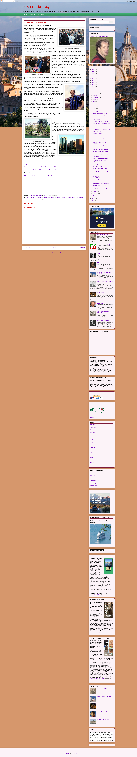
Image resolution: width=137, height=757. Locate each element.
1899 (28, 197)
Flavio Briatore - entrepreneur (100, 158)
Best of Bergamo (94, 473)
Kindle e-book (93, 632)
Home (25, 14)
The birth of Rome (97, 133)
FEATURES (41, 14)
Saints (91, 460)
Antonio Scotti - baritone (103, 320)
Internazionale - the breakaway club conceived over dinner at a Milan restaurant (43, 169)
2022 (93, 78)
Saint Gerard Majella (98, 174)
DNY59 (67, 753)
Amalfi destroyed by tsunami (104, 719)
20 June (99, 262)
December (96, 91)
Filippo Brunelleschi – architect (100, 149)
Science (92, 462)
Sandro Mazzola (38, 199)
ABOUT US (32, 14)
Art (90, 429)
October (95, 95)
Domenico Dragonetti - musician (101, 171)
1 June (98, 253)
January (95, 196)
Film (91, 437)
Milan (73, 197)
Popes (91, 457)
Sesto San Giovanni (47, 199)
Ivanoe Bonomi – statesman (100, 135)
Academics (92, 424)
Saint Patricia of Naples (102, 292)
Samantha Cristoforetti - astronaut (101, 121)
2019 (93, 84)
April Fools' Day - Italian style (100, 188)
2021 (93, 80)
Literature (92, 447)
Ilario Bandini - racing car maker (101, 140)
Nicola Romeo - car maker (99, 115)
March (95, 191)
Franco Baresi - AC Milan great (99, 36)
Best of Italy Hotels (94, 483)
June (94, 104)
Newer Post (27, 247)
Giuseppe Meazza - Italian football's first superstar (36, 164)
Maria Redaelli (68, 197)
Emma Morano (33, 197)
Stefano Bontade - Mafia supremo (101, 129)
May (94, 106)
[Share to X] (53, 195)
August (95, 99)
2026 (93, 69)
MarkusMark (51, 180)
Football (39, 197)
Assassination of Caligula (103, 234)
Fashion (92, 434)
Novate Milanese (79, 197)
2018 (93, 87)
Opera (91, 452)
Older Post (82, 247)
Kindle (99, 594)
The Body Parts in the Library (97, 678)
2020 (93, 82)
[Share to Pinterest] (56, 195)
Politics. (92, 455)
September (96, 97)
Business (92, 432)
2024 (93, 74)
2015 (93, 200)
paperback (92, 594)
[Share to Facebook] (54, 195)
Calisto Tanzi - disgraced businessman (103, 302)
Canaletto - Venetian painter (100, 138)
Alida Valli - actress (97, 131)
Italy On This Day (36, 6)
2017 (93, 89)
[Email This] (50, 195)
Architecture (93, 427)
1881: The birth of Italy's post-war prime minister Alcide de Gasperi (40, 175)
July (94, 101)
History (52, 197)
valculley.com (93, 485)
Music (91, 449)
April (94, 108)
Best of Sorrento (94, 475)
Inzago (63, 197)
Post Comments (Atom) (57, 252)
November (96, 93)
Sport (91, 465)
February (95, 193)
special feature (99, 520)
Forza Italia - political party (103, 244)
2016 (93, 198)
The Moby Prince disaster (99, 164)
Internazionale (57, 197)
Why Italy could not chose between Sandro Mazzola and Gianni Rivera (41, 166)
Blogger (77, 753)
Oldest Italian (27, 199)
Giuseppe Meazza (46, 197)
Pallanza (32, 199)
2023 (93, 76)
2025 (93, 71)
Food (91, 439)
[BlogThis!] (51, 195)
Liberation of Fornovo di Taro (100, 113)
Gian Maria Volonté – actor (99, 166)
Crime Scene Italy (94, 480)
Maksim (63, 180)
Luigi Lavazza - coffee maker (100, 127)
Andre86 (42, 180)
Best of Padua (93, 478)
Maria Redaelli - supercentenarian (101, 183)
